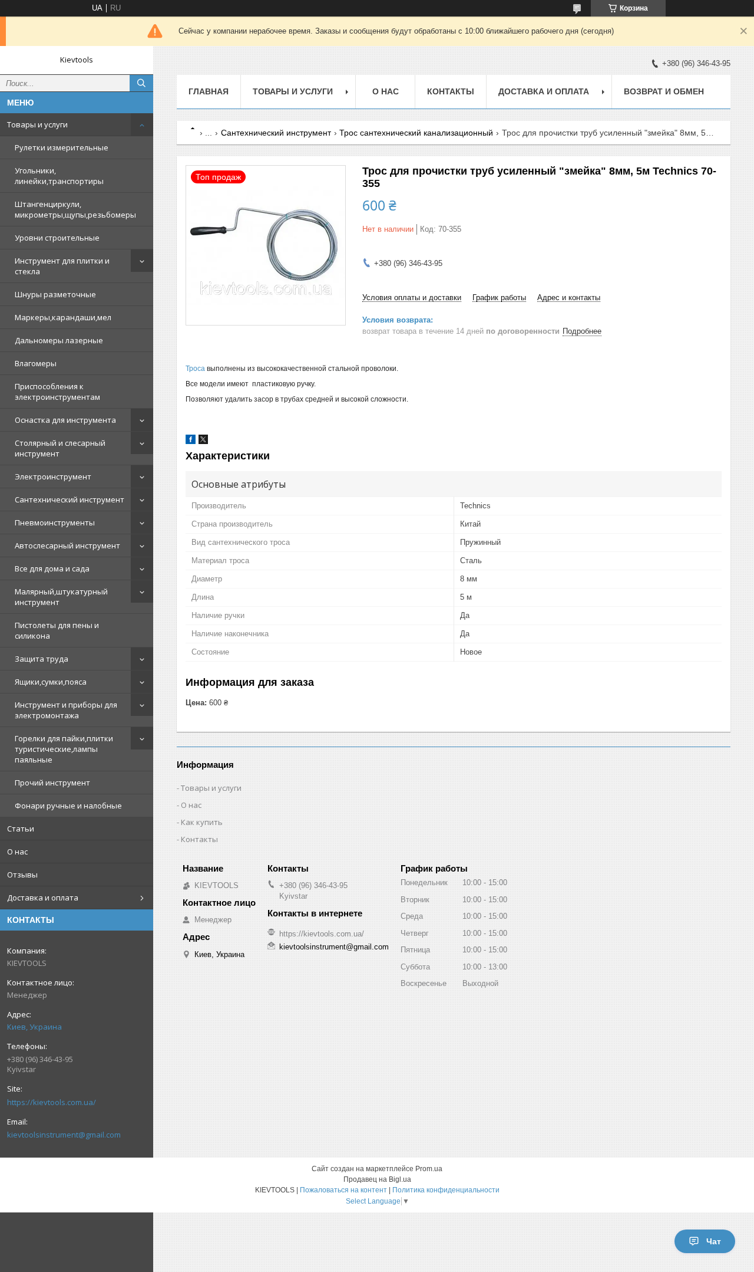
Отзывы (22, 874)
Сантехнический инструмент (69, 499)
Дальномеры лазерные (59, 340)
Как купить (202, 822)
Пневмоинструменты (55, 522)
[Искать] (141, 83)
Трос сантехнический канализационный (416, 132)
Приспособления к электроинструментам (57, 391)
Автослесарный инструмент (67, 545)
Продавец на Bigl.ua (377, 1179)
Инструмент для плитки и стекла (62, 266)
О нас (17, 851)
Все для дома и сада (52, 568)
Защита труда (41, 658)
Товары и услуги (37, 124)
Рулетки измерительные (61, 147)
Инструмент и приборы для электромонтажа (66, 710)
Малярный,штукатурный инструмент (61, 596)
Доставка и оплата (42, 897)
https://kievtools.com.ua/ (51, 1102)
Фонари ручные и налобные (68, 805)
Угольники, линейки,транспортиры (59, 175)
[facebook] (191, 441)
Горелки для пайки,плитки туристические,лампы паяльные (64, 749)
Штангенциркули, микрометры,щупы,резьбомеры (75, 209)
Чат (713, 1241)
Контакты (450, 91)
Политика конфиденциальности (446, 1190)
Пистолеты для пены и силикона (57, 630)
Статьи (20, 828)
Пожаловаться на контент (343, 1190)
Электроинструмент (53, 476)
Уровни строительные (57, 237)
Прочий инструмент (52, 782)
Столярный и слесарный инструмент (60, 448)
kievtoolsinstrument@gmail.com (64, 1134)
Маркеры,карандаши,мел (63, 317)
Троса (196, 368)
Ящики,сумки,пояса (51, 681)
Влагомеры (36, 363)
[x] (203, 441)
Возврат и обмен (664, 91)
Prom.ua (428, 1169)
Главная (208, 91)
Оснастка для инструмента (65, 420)
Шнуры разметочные (55, 294)
